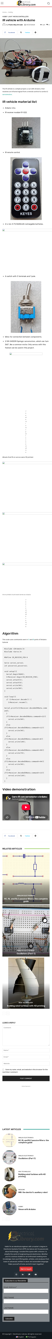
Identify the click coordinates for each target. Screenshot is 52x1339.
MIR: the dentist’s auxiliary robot (33, 1192)
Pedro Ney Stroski (15, 25)
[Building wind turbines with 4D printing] (26, 983)
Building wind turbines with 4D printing (26, 1006)
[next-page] (7, 1013)
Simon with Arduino (27, 1209)
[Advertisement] (26, 1103)
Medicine (21, 1189)
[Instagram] (16, 1274)
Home (4, 12)
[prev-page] (3, 1013)
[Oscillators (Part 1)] (26, 931)
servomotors (7, 94)
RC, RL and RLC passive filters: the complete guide (26, 900)
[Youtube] (35, 1274)
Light (10, 16)
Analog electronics (25, 895)
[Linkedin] (22, 1274)
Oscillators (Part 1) (26, 953)
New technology (26, 1002)
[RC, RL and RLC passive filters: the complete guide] (26, 878)
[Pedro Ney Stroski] (4, 24)
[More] (35, 32)
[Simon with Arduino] (9, 1208)
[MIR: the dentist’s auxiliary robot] (9, 1191)
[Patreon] (29, 1274)
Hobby (10, 12)
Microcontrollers (21, 16)
